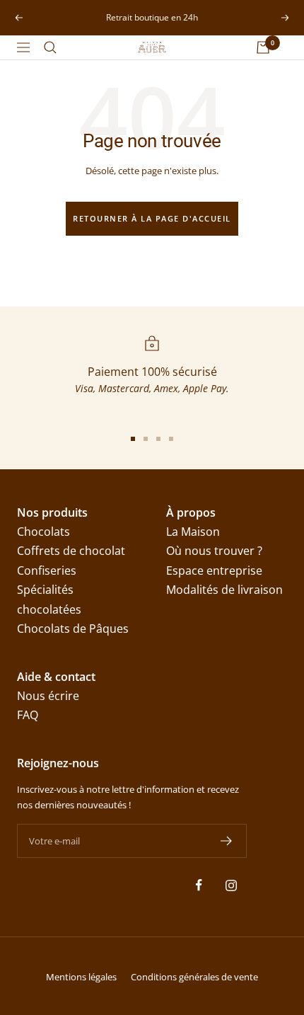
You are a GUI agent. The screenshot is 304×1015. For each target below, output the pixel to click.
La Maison (193, 531)
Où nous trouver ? (214, 550)
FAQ (27, 715)
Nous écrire (48, 696)
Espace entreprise (214, 570)
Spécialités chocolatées (49, 599)
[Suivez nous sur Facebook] (199, 885)
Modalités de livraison (224, 589)
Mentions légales (81, 976)
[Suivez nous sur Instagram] (231, 885)
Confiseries (46, 570)
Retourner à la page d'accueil (152, 218)
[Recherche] (50, 47)
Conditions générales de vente (194, 976)
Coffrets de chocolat (71, 550)
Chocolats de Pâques (73, 628)
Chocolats (43, 531)
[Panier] (263, 47)
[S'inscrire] (227, 841)
